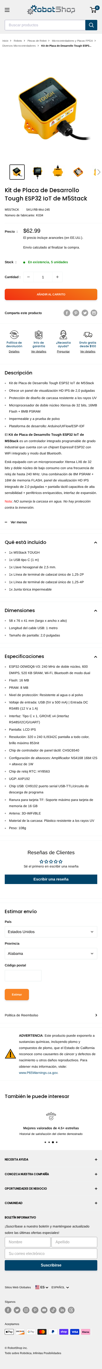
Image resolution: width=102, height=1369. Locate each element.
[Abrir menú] (7, 10)
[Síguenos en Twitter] (17, 1310)
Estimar (17, 994)
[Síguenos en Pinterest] (35, 1310)
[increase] (57, 277)
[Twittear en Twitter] (85, 313)
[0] (93, 10)
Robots (18, 40)
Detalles (14, 351)
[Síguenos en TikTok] (53, 1310)
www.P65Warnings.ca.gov (38, 1073)
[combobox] (45, 25)
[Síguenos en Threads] (71, 1310)
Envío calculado (35, 247)
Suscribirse (51, 1265)
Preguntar (63, 351)
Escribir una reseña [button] (51, 879)
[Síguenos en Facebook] (8, 1310)
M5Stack (12, 209)
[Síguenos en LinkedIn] (62, 1310)
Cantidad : (12, 277)
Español (58, 1287)
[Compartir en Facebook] (67, 313)
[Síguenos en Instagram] (26, 1310)
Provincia (12, 943)
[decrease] (28, 277)
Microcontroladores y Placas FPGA (72, 40)
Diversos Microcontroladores (19, 45)
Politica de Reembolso (21, 1015)
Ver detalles (38, 351)
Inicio (5, 40)
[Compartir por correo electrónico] (94, 313)
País (8, 922)
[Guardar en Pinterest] (76, 313)
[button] (99, 172)
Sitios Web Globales (18, 1287)
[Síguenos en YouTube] (44, 1310)
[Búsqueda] (91, 25)
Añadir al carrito (51, 294)
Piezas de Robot (37, 40)
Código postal (15, 965)
